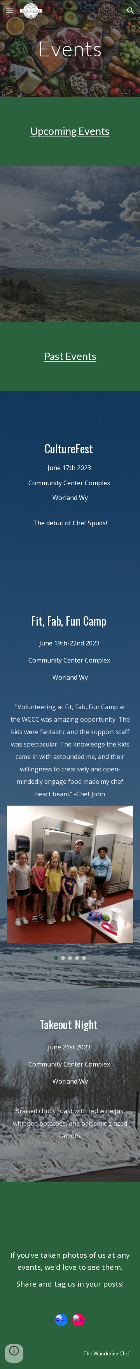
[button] (9, 10)
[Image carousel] (70, 883)
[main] (70, 48)
